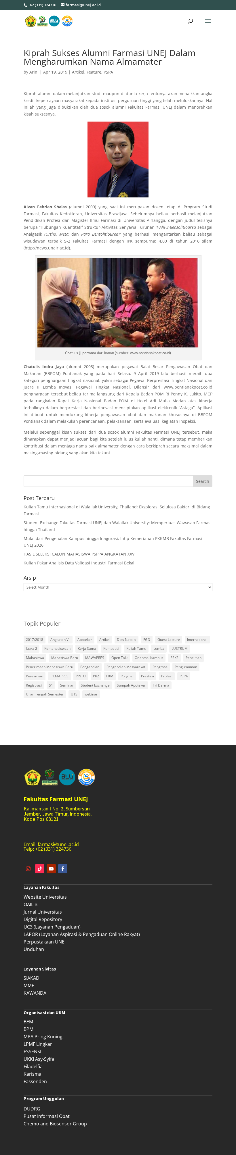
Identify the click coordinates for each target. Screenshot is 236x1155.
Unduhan (34, 949)
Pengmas (160, 666)
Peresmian (34, 676)
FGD (146, 639)
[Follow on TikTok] (39, 868)
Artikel (78, 72)
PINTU (81, 676)
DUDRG (32, 1109)
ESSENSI (32, 1051)
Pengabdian (89, 666)
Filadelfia (33, 1066)
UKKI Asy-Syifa (39, 1059)
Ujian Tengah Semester (45, 694)
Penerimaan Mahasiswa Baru (49, 666)
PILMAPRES (59, 676)
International (197, 639)
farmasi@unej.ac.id (58, 844)
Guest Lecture (168, 639)
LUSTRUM (180, 648)
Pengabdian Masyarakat (125, 666)
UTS (74, 694)
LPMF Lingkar (38, 1044)
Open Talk (119, 657)
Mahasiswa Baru (64, 657)
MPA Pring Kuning (43, 1036)
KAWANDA (35, 993)
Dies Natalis (126, 639)
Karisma (32, 1074)
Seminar (67, 685)
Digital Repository (43, 919)
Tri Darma (161, 685)
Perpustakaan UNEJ (45, 942)
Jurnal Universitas (43, 912)
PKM (109, 676)
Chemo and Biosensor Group (55, 1124)
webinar (91, 694)
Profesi (166, 676)
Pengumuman (186, 666)
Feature (94, 72)
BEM (28, 1021)
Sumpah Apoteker (131, 685)
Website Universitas (45, 897)
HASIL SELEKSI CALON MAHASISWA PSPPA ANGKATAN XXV (79, 554)
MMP (29, 985)
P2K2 (174, 657)
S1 (51, 685)
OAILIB (30, 904)
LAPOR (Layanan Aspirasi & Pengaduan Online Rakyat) (82, 934)
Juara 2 (31, 648)
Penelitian (193, 657)
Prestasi (147, 676)
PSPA (108, 72)
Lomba (158, 648)
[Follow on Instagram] (28, 868)
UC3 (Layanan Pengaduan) (52, 927)
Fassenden (35, 1081)
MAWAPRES (94, 657)
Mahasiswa (35, 657)
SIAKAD (31, 978)
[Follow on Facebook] (62, 868)
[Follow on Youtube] (51, 868)
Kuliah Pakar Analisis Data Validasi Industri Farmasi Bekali (80, 563)
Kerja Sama (87, 648)
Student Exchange (95, 685)
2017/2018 (34, 639)
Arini (34, 72)
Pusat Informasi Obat (47, 1116)
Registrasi (34, 685)
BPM (28, 1029)
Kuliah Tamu (136, 648)
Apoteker (84, 639)
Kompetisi (111, 648)
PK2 (96, 676)
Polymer (127, 676)
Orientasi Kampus (149, 657)
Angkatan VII (60, 639)
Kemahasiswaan (57, 648)
